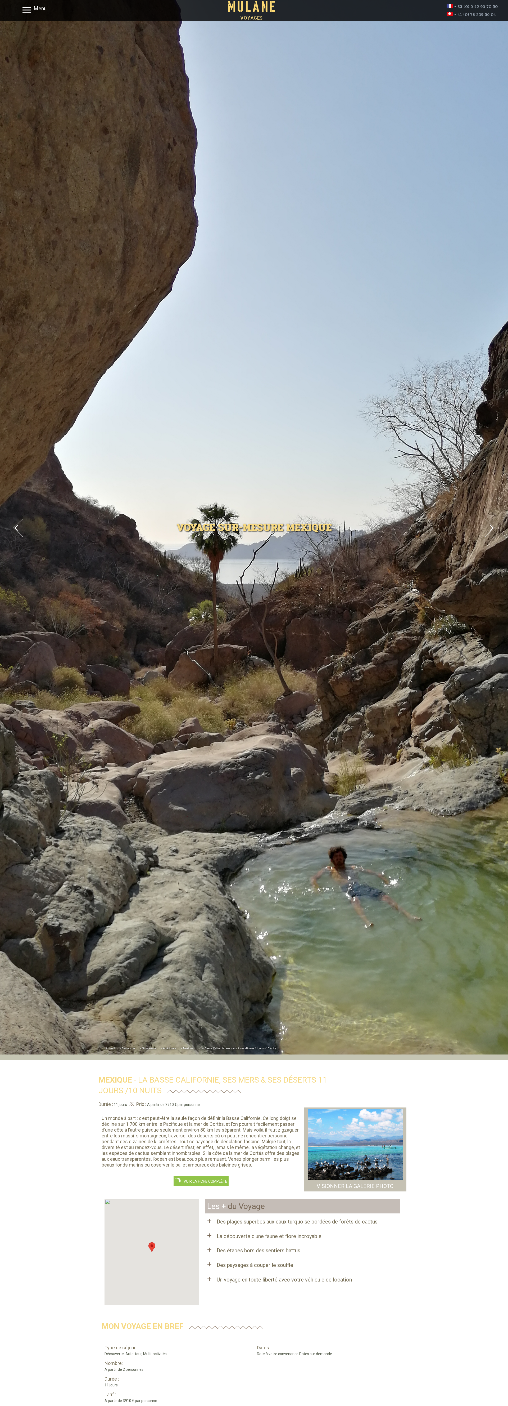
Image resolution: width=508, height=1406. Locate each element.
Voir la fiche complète (204, 1181)
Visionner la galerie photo (355, 1186)
